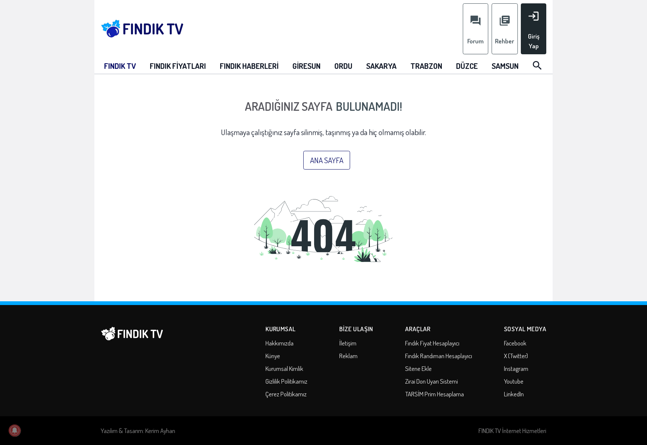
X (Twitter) (516, 356)
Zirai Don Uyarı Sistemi (431, 381)
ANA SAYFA (326, 160)
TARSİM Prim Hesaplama (434, 394)
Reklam (348, 356)
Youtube (513, 381)
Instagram (516, 368)
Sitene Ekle (418, 368)
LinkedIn (514, 394)
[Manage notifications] (15, 430)
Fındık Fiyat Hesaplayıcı (432, 343)
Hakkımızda (279, 343)
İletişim (347, 343)
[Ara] (537, 65)
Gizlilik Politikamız (286, 381)
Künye (272, 356)
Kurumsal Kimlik (284, 368)
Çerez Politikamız (286, 394)
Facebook (515, 343)
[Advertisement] (330, 27)
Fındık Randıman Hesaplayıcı (438, 356)
